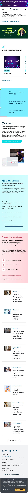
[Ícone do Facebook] (17, 451)
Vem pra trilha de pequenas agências (11, 275)
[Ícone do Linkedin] (10, 451)
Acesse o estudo (13, 5)
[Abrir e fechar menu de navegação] (3, 9)
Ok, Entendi (19, 490)
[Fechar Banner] (26, 2)
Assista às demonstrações (11, 141)
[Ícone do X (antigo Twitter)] (13, 451)
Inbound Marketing (15, 103)
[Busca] (25, 9)
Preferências (7, 490)
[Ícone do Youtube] (6, 451)
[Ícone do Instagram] (3, 451)
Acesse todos (6, 80)
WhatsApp (12, 94)
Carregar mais (13, 440)
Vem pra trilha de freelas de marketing (11, 279)
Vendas (11, 113)
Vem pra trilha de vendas (13, 225)
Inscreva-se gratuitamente (10, 21)
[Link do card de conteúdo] (12, 65)
